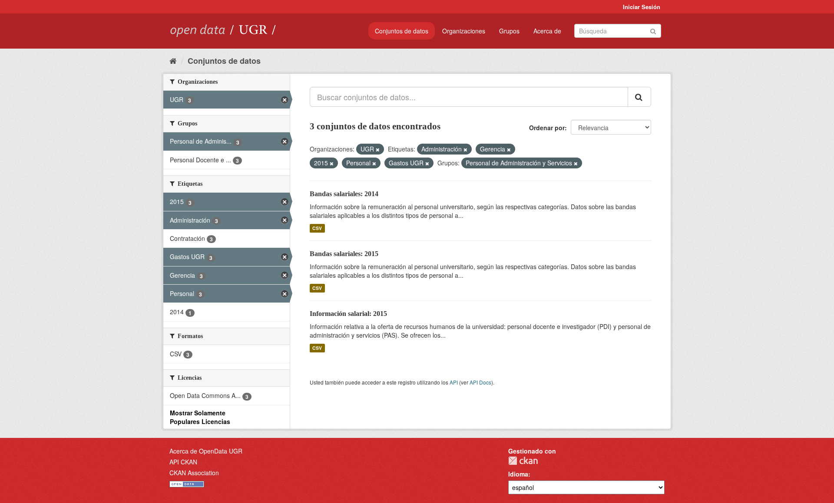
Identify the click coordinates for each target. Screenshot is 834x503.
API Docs (480, 382)
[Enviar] (653, 30)
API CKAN (183, 461)
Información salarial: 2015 (348, 313)
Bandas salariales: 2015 (344, 253)
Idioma (518, 474)
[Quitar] (378, 149)
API (454, 382)
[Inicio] (173, 60)
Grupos (509, 30)
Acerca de (547, 30)
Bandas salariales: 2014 (344, 193)
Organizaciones (463, 30)
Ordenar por (547, 127)
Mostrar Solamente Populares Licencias (200, 417)
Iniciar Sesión (641, 7)
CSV (317, 228)
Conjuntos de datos (401, 30)
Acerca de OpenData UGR (205, 451)
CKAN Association (194, 472)
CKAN (523, 460)
